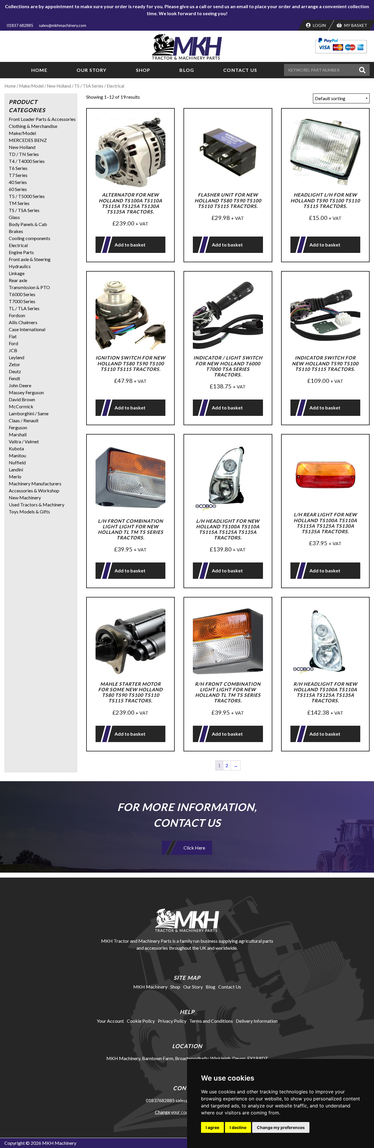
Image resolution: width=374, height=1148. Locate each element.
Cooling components (29, 238)
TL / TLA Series (24, 308)
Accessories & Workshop (34, 490)
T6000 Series (22, 294)
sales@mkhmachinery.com (62, 25)
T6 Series (18, 168)
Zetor (14, 364)
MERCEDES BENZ (28, 140)
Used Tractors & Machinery (36, 504)
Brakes (16, 231)
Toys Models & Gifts (29, 511)
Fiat (13, 336)
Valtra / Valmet (24, 441)
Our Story (92, 70)
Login (319, 25)
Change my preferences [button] (281, 1127)
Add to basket (130, 244)
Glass (14, 217)
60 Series (18, 189)
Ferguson (18, 427)
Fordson (17, 315)
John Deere (20, 385)
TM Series (19, 203)
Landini (16, 469)
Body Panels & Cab (28, 224)
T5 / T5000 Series (27, 196)
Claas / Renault (24, 420)
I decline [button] (238, 1127)
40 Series (18, 182)
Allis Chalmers (23, 322)
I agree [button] (212, 1127)
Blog (186, 70)
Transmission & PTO (29, 287)
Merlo (15, 476)
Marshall (18, 434)
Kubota (16, 448)
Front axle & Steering (30, 259)
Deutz (15, 371)
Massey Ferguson (26, 392)
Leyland (16, 357)
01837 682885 (20, 25)
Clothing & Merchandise (33, 126)
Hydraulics (20, 266)
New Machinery (25, 497)
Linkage (17, 273)
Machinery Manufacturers (35, 483)
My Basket (355, 25)
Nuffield (17, 462)
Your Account (110, 1021)
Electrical (18, 245)
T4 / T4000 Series (27, 161)
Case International (27, 329)
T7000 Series (22, 301)
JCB (13, 350)
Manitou (17, 455)
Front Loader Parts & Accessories (42, 119)
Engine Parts (21, 252)
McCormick (21, 406)
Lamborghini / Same (29, 413)
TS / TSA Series (88, 85)
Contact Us (240, 70)
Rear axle (18, 280)
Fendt (14, 378)
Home (39, 70)
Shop (143, 70)
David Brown (22, 399)
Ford (13, 343)
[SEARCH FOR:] (320, 70)
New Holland (59, 85)
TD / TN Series (24, 154)
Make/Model (31, 85)
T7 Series (18, 175)
